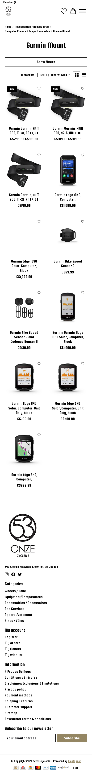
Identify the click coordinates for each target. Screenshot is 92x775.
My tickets (13, 649)
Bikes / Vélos (14, 621)
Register (11, 637)
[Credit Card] (30, 768)
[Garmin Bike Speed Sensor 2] (67, 236)
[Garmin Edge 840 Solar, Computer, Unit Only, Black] (24, 378)
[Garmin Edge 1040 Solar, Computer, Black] (24, 236)
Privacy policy (15, 689)
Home (8, 26)
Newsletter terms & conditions (28, 719)
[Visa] (46, 768)
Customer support (18, 707)
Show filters (46, 62)
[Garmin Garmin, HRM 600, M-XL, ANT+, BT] (24, 103)
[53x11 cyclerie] (8, 11)
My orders (13, 643)
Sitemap (11, 713)
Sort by (44, 75)
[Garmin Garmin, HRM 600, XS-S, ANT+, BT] (67, 103)
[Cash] (16, 768)
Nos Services (15, 609)
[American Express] (53, 768)
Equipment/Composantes (24, 597)
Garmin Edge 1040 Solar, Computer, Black (24, 265)
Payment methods (18, 695)
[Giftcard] (23, 768)
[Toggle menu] (82, 11)
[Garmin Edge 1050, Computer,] (67, 170)
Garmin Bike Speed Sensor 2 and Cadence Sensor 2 (24, 336)
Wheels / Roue (15, 591)
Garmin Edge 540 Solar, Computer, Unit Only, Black (68, 407)
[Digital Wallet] (63, 768)
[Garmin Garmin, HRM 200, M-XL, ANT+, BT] (24, 170)
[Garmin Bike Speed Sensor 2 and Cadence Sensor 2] (24, 307)
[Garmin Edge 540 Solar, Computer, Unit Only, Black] (67, 378)
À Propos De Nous (18, 671)
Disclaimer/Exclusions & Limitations (32, 683)
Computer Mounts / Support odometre (27, 31)
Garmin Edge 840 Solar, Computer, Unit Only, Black (24, 407)
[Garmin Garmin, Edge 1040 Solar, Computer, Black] (67, 307)
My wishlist (13, 655)
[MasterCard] (38, 768)
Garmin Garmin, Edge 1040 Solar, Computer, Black (68, 336)
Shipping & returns (19, 701)
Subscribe (72, 738)
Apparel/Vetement (18, 615)
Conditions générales (21, 677)
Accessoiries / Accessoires (32, 26)
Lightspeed (74, 761)
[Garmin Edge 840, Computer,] (24, 450)
